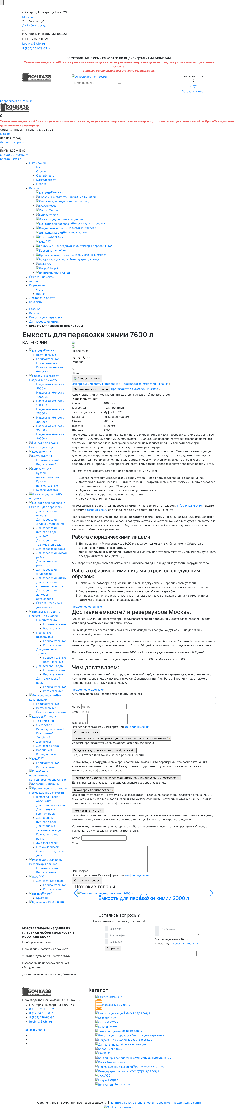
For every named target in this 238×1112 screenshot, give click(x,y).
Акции (33, 281)
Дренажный (44, 741)
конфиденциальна (137, 727)
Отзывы (41, 171)
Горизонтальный (47, 460)
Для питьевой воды (49, 666)
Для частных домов (50, 881)
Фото (39, 289)
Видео (40, 293)
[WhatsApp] (84, 358)
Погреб (54, 268)
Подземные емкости (82, 228)
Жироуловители (47, 842)
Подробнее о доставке (88, 689)
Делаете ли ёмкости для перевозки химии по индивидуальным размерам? (125, 778)
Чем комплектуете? (87, 810)
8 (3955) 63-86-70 (42, 1013)
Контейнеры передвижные (93, 246)
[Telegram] (74, 358)
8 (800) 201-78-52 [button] (35, 48)
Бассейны (59, 250)
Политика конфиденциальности (132, 1102)
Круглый (42, 898)
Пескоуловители (47, 847)
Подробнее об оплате (87, 606)
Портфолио (37, 285)
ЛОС (48, 263)
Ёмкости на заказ (41, 277)
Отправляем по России (16, 101)
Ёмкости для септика (51, 712)
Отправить (113, 948)
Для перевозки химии (51, 578)
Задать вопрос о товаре (91, 389)
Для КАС (42, 536)
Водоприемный (46, 750)
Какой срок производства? (92, 790)
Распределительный (50, 729)
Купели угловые (47, 489)
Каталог (34, 188)
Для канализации (75, 232)
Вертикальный (46, 464)
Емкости (57, 192)
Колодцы (57, 237)
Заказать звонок (193, 91)
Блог (39, 167)
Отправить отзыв (86, 732)
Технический (45, 720)
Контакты (35, 302)
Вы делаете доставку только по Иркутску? (103, 750)
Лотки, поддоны (72, 219)
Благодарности (46, 179)
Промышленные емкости (91, 254)
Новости (42, 184)
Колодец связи (46, 754)
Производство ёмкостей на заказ (145, 384)
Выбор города (36, 25)
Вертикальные (46, 354)
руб (193, 86)
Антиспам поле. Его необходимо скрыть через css (107, 694)
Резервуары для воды (84, 259)
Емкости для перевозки (88, 223)
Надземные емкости (81, 196)
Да (24, 25)
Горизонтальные (47, 359)
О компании (37, 163)
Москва (27, 17)
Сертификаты (45, 175)
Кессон (53, 205)
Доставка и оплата (42, 298)
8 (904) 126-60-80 (189, 505)
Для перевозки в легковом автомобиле (47, 595)
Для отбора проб (48, 746)
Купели (53, 214)
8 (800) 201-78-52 (41, 1009)
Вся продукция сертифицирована (95, 384)
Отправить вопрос (87, 880)
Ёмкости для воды (78, 201)
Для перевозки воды (50, 548)
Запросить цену (88, 378)
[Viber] (79, 358)
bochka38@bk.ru (33, 43)
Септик (54, 210)
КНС (48, 241)
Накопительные (47, 620)
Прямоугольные (47, 363)
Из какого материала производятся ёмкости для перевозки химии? (121, 738)
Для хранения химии (50, 805)
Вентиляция (63, 272)
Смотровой (44, 725)
